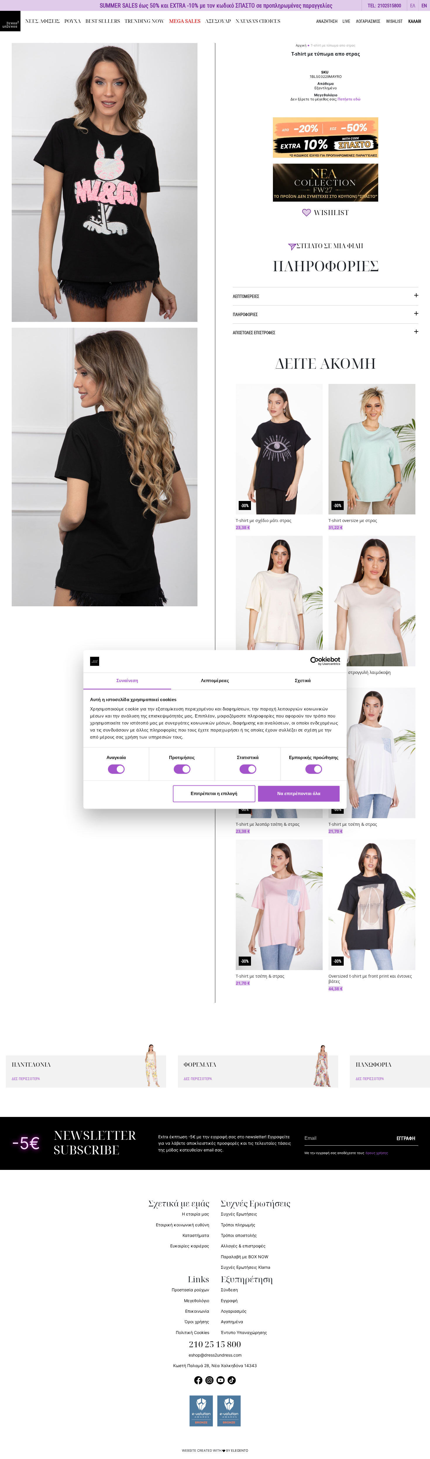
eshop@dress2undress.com (215, 1354)
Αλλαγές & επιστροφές (243, 1245)
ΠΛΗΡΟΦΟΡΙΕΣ (245, 314)
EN (424, 5)
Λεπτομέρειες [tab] (215, 680)
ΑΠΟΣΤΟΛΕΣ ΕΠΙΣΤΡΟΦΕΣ (254, 332)
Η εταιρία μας (195, 1213)
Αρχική (301, 45)
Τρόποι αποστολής (239, 1235)
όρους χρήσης (377, 1153)
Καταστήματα (196, 1235)
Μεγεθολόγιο (196, 1300)
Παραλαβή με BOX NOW (244, 1256)
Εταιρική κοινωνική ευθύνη (182, 1224)
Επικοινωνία (197, 1311)
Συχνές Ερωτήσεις (239, 1213)
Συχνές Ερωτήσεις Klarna (245, 1267)
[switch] (182, 772)
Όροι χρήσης (197, 1321)
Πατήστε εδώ (349, 99)
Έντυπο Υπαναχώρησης (244, 1332)
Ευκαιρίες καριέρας (189, 1245)
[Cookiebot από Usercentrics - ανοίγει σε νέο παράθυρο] (314, 661)
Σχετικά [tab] (303, 680)
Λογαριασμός (234, 1311)
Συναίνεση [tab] (127, 680)
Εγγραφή (229, 1300)
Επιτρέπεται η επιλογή (214, 793)
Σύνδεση (229, 1289)
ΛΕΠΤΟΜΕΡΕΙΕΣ (246, 296)
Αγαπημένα (232, 1321)
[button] (413, 5)
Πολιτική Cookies (192, 1332)
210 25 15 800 (215, 1344)
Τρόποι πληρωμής (238, 1224)
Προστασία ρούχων (190, 1289)
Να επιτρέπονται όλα (298, 793)
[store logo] (10, 21)
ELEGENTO (239, 1450)
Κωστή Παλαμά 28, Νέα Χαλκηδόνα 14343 (215, 1365)
